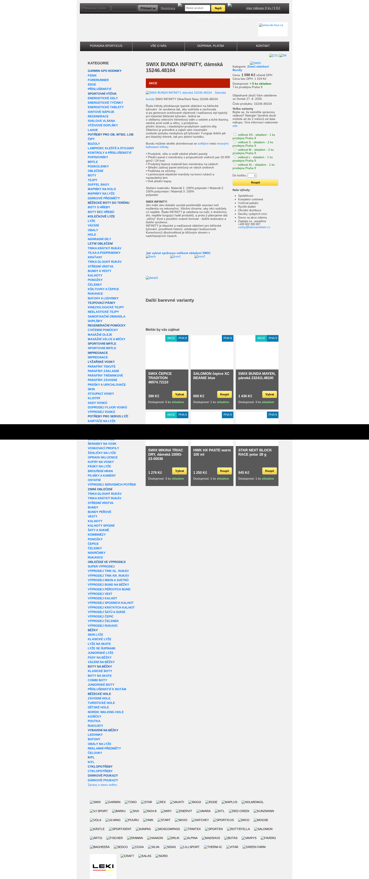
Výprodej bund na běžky (108, 584)
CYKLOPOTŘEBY (100, 766)
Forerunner (98, 80)
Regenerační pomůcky (107, 325)
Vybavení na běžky (103, 730)
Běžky (93, 630)
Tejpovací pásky (101, 302)
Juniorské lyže (100, 652)
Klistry (94, 398)
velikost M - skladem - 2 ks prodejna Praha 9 (253, 151)
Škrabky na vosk (102, 443)
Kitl (91, 757)
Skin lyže (95, 634)
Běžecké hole (99, 694)
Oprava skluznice (103, 457)
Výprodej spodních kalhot (111, 602)
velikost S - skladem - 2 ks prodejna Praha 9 (253, 143)
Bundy (93, 507)
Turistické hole (101, 703)
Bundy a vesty (99, 271)
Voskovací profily (103, 448)
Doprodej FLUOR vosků (107, 407)
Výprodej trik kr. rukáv (108, 575)
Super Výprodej (101, 566)
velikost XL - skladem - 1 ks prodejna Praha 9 (254, 166)
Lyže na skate (99, 644)
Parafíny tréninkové (105, 375)
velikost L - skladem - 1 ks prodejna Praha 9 (253, 158)
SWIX (152, 64)
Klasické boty (100, 671)
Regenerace (98, 116)
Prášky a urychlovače (107, 384)
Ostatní (94, 480)
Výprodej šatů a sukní (106, 612)
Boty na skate (100, 675)
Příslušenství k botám (107, 689)
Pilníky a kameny (102, 475)
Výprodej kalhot (102, 598)
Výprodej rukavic (103, 625)
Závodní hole (99, 698)
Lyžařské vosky (101, 361)
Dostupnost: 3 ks (256, 402)
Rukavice (95, 293)
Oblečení (95, 171)
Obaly (93, 230)
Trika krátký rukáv (104, 248)
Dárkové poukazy (103, 775)
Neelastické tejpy (103, 311)
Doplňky (95, 321)
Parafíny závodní (102, 380)
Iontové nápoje (101, 112)
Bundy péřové (99, 512)
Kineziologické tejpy (106, 307)
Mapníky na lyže (101, 193)
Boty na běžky (100, 666)
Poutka (94, 721)
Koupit (224, 394)
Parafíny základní (103, 371)
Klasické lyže (99, 639)
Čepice (93, 543)
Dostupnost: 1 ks (211, 402)
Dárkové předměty (104, 198)
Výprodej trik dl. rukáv (108, 571)
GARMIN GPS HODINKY (105, 70)
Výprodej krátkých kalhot (111, 607)
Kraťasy (95, 257)
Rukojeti (95, 725)
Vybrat (179, 394)
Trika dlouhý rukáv (105, 261)
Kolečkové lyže (101, 216)
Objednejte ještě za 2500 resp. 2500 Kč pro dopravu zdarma (238, 17)
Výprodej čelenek (103, 621)
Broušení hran (100, 471)
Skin (91, 389)
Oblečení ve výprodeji (107, 562)
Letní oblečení (100, 243)
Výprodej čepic (101, 616)
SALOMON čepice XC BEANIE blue (211, 376)
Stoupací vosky (101, 393)
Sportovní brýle (102, 343)
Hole (92, 234)
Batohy (94, 739)
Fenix (92, 75)
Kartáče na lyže (102, 421)
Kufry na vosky (101, 462)
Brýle (93, 162)
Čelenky (95, 284)
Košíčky (94, 716)
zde (235, 125)
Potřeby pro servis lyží (108, 416)
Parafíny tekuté (102, 366)
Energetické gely (103, 98)
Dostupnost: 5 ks (166, 402)
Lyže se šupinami (101, 648)
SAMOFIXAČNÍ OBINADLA (106, 316)
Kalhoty (95, 275)
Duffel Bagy (98, 184)
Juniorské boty (101, 684)
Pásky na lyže (99, 466)
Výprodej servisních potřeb (112, 484)
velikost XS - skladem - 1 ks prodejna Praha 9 (254, 136)
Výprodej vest (100, 593)
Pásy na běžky (99, 657)
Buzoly (94, 143)
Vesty (92, 516)
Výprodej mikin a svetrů (108, 580)
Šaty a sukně (98, 530)
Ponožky (95, 280)
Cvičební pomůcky (103, 330)
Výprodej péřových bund (109, 589)
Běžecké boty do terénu (108, 202)
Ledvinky (95, 734)
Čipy (91, 139)
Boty (92, 175)
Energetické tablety (106, 107)
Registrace (168, 8)
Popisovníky (98, 157)
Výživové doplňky (103, 125)
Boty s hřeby (99, 207)
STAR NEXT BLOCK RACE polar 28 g (255, 452)
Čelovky (95, 753)
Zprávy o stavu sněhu (102, 784)
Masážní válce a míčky (106, 339)
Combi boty (97, 680)
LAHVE (93, 130)
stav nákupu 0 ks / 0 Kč (263, 8)
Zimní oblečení (100, 489)
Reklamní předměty (104, 748)
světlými (203, 143)
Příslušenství (99, 89)
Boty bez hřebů (101, 212)
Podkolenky (98, 166)
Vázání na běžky (101, 662)
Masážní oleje (100, 334)
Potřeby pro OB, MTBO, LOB (110, 134)
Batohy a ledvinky (103, 298)
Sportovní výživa (102, 93)
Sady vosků (97, 403)
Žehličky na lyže (102, 453)
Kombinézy (97, 534)
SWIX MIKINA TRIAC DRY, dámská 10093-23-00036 (165, 454)
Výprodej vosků (101, 412)
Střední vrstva (100, 266)
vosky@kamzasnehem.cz (254, 227)
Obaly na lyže (99, 744)
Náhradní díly (99, 239)
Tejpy (92, 180)
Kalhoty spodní (101, 525)
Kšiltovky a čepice (103, 289)
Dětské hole (98, 707)
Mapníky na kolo (102, 189)
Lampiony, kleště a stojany (111, 148)
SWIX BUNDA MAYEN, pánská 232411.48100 (257, 376)
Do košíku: (240, 175)
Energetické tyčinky (105, 102)
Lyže (91, 221)
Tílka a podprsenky (104, 252)
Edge (92, 84)
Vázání (93, 225)
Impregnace (98, 353)
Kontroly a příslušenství (109, 152)
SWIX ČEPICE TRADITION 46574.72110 (160, 378)
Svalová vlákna (101, 121)
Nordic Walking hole (106, 712)
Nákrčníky (96, 552)
